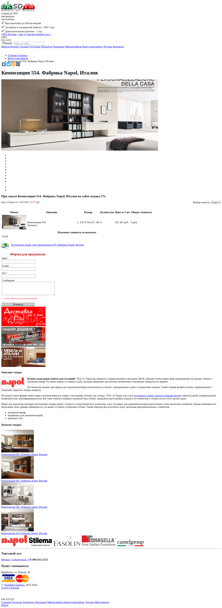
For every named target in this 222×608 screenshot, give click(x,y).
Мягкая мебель (73, 46)
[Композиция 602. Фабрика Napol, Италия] (17, 451)
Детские (107, 46)
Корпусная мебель (92, 46)
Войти (4, 605)
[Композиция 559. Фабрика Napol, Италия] (17, 530)
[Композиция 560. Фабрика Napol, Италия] (17, 504)
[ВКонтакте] (4, 64)
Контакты (118, 46)
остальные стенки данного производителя (157, 395)
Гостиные (35, 46)
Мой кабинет (102, 602)
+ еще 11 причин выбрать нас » (26, 34)
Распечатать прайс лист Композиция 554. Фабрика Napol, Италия (47, 244)
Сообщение (8, 280)
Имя (5, 258)
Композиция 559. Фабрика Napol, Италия (24, 533)
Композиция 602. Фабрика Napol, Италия (24, 454)
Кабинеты (46, 46)
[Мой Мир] (18, 64)
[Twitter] (9, 64)
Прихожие (59, 46)
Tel (4, 273)
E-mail (5, 265)
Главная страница (17, 55)
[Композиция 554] (14, 228)
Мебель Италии (10, 46)
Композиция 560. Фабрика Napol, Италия (24, 507)
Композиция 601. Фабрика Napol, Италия (24, 480)
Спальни (24, 46)
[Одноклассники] (13, 64)
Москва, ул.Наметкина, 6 (15, 559)
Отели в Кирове (10, 587)
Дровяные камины (14, 585)
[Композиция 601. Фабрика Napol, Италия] (17, 477)
